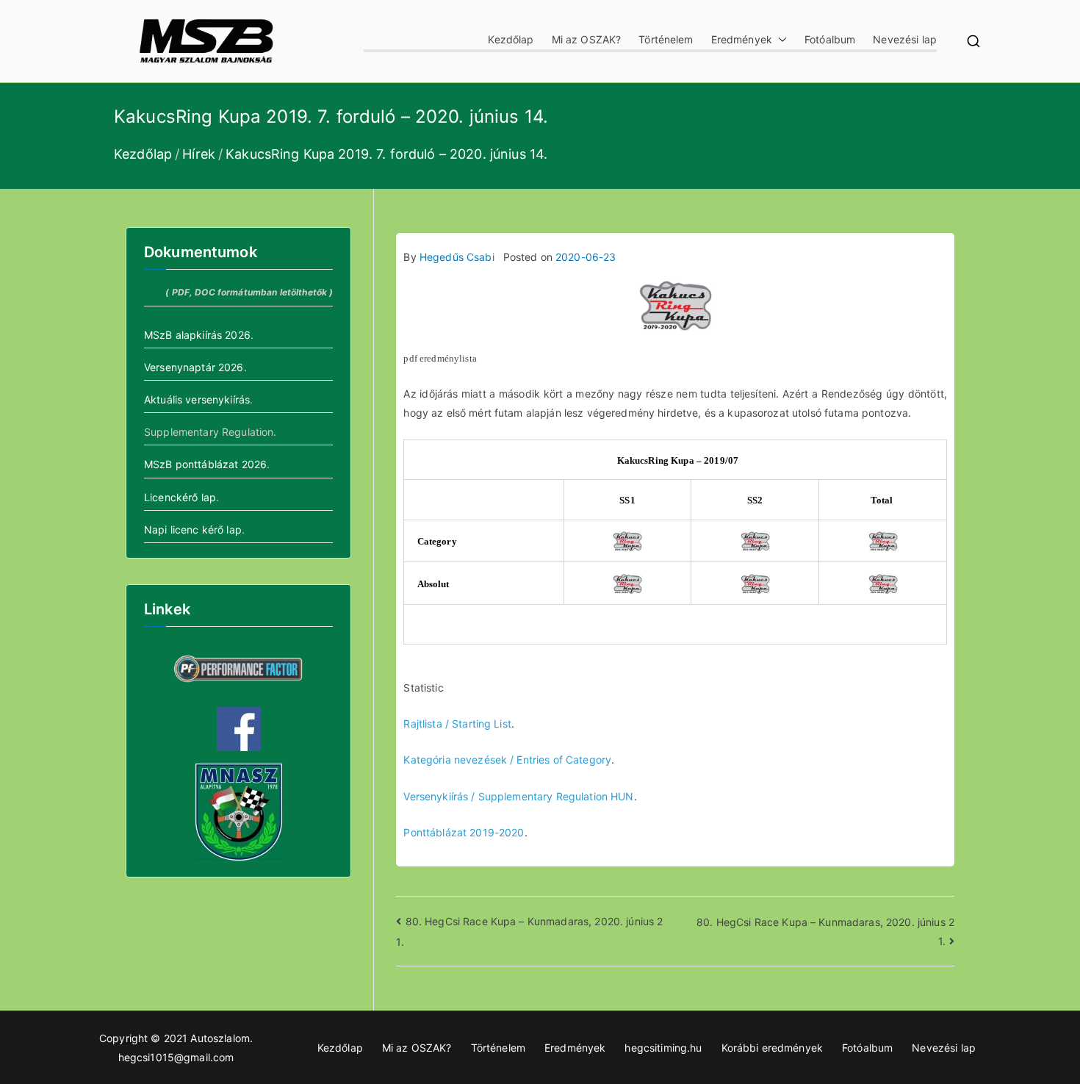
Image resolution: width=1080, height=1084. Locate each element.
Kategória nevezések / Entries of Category (507, 759)
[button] (779, 39)
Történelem (665, 39)
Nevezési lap (905, 39)
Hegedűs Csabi (457, 257)
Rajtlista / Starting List (457, 723)
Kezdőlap (510, 39)
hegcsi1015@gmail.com (176, 1057)
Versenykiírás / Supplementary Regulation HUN (518, 796)
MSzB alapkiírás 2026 (197, 335)
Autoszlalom (220, 1038)
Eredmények (741, 39)
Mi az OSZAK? (587, 39)
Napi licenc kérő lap (193, 529)
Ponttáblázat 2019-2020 (463, 832)
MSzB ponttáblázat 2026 (205, 464)
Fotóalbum (829, 39)
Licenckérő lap (180, 497)
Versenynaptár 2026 (194, 367)
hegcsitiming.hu (663, 1047)
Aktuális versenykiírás (197, 399)
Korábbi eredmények (772, 1047)
